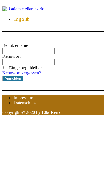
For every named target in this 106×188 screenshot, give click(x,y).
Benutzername (15, 45)
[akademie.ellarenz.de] (23, 8)
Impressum (23, 97)
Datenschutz (25, 102)
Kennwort (11, 56)
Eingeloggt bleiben (26, 67)
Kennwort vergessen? (21, 72)
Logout (21, 19)
